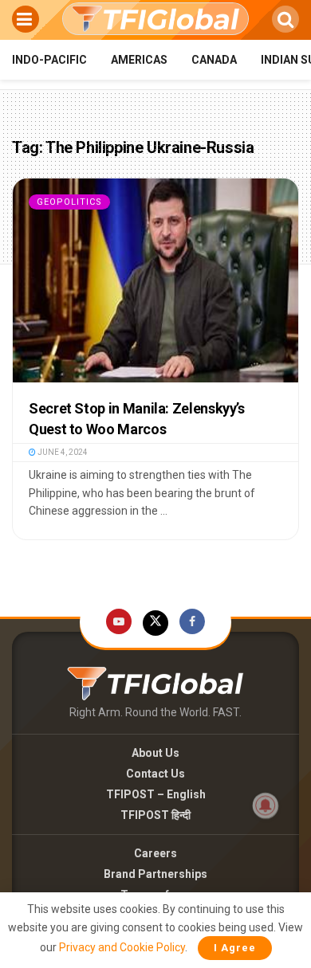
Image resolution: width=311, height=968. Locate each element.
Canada (214, 59)
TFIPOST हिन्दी (155, 815)
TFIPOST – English (156, 794)
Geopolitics (69, 202)
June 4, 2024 (62, 452)
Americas (139, 59)
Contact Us (155, 773)
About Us (155, 753)
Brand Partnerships (155, 874)
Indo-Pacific (49, 59)
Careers (155, 853)
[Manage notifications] (265, 805)
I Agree (235, 948)
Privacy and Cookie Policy (122, 947)
